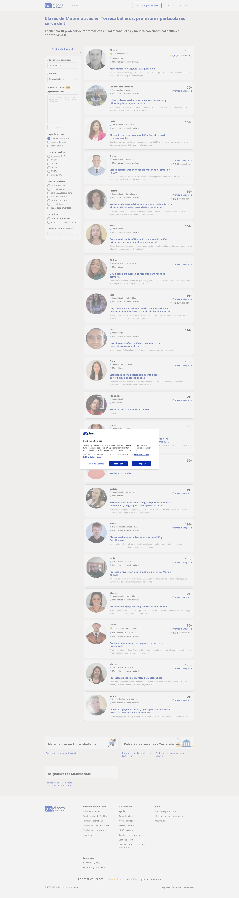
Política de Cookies (141, 454)
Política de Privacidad (92, 457)
